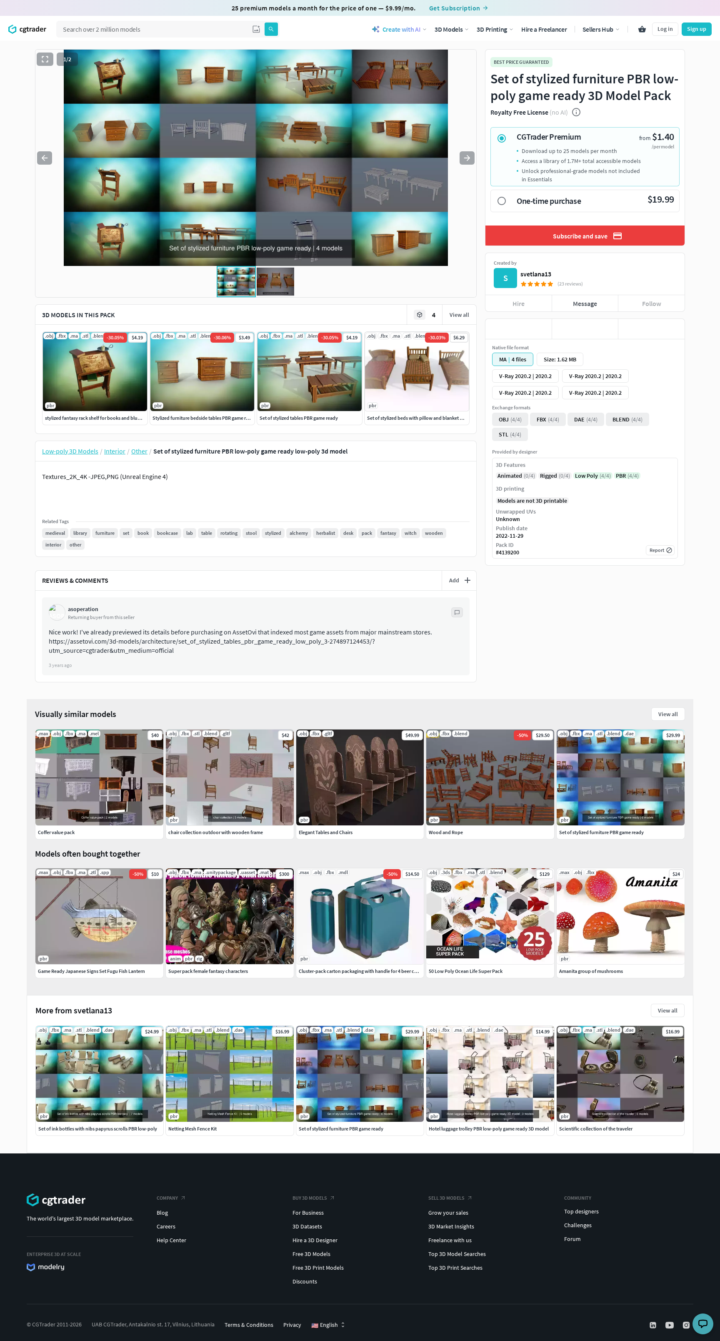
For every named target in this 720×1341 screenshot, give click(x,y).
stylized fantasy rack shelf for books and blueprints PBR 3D (107, 418)
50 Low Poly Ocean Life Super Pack (465, 971)
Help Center (171, 1240)
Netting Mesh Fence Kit (192, 1128)
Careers (166, 1226)
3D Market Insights (451, 1226)
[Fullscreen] (45, 59)
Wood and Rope (446, 832)
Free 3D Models (311, 1254)
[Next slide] (467, 158)
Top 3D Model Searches (457, 1254)
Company (167, 1198)
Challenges (578, 1225)
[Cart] (642, 29)
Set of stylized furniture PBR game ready (341, 1128)
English (324, 1325)
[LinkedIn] (654, 1325)
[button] (256, 29)
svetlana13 (535, 274)
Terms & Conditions (249, 1324)
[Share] (651, 329)
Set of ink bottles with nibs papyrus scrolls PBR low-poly (97, 1128)
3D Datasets (307, 1226)
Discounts (304, 1281)
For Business (308, 1212)
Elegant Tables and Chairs (325, 832)
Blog (162, 1212)
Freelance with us (450, 1240)
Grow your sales (448, 1212)
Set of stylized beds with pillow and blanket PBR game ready (430, 418)
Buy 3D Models (309, 1198)
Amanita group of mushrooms (591, 971)
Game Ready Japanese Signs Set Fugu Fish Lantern (91, 971)
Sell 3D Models (446, 1198)
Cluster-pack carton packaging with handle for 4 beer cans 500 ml (367, 971)
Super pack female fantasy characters (208, 971)
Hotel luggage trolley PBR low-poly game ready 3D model (489, 1128)
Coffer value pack (56, 832)
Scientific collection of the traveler (595, 1128)
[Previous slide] (44, 158)
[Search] (271, 29)
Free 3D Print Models (318, 1267)
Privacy (292, 1324)
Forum (572, 1239)
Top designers (581, 1211)
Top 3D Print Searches (455, 1267)
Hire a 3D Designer (315, 1240)
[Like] (518, 329)
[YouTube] (670, 1325)
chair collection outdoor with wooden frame (215, 832)
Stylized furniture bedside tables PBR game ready (204, 418)
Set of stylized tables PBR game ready (299, 418)
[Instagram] (687, 1325)
